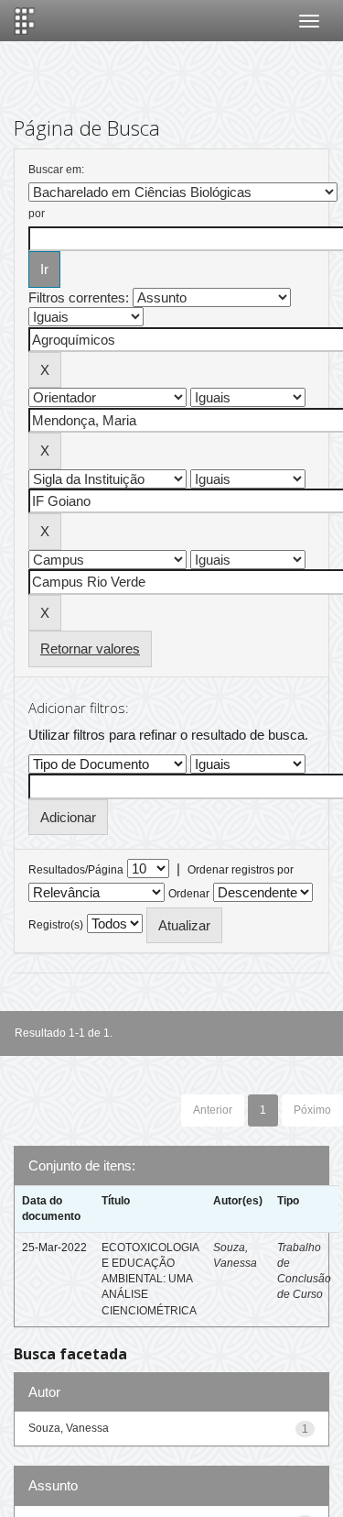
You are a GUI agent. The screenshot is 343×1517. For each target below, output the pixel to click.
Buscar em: (56, 169)
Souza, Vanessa (68, 1428)
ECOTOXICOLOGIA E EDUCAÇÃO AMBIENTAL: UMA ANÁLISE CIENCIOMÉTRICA (150, 1279)
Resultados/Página (75, 869)
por (36, 213)
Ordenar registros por (241, 869)
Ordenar (188, 893)
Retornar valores (90, 648)
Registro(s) (55, 924)
